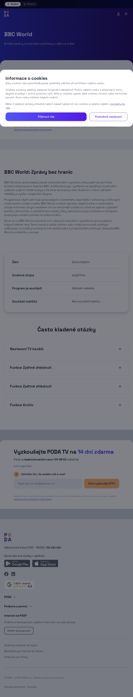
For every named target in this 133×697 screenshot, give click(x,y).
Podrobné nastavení (108, 116)
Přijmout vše (46, 116)
